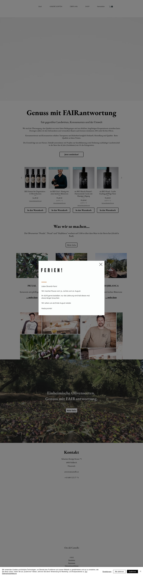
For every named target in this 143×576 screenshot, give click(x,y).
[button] (100, 264)
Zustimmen (132, 571)
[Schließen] (140, 571)
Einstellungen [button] (107, 571)
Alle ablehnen (119, 571)
